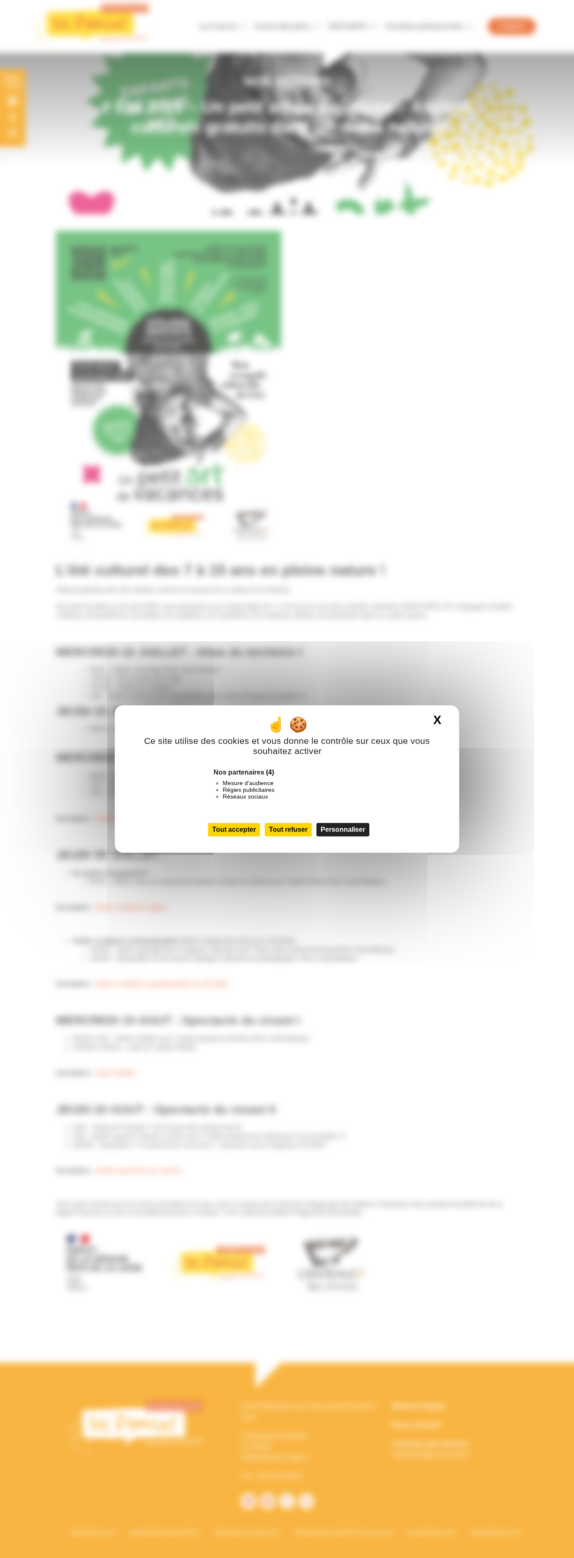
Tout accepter (234, 829)
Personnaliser (343, 829)
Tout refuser (288, 829)
